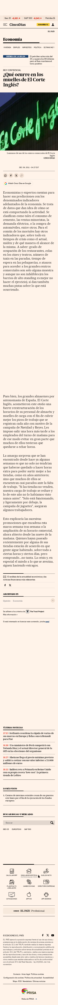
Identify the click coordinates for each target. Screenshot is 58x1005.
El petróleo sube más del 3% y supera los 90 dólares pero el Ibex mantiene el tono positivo (42, 60)
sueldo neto (46, 875)
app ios (29, 899)
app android (46, 899)
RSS (20, 981)
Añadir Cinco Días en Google (19, 183)
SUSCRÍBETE (43, 25)
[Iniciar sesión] (53, 24)
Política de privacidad (33, 978)
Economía (12, 39)
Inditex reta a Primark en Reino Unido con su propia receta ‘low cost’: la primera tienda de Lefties (27, 772)
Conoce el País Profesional (29, 911)
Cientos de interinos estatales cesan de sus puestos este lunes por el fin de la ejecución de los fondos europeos (29, 798)
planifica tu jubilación (12, 887)
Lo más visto (10, 788)
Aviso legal (25, 974)
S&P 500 (28, 18)
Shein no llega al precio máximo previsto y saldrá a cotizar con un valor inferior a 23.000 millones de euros (28, 760)
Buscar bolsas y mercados (18, 814)
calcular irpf (11, 875)
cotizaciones (11, 899)
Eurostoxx (16, 829)
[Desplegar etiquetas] (53, 600)
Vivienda (7, 47)
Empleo (16, 47)
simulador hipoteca (29, 875)
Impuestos (26, 47)
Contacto (17, 974)
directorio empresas (46, 886)
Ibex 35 (8, 18)
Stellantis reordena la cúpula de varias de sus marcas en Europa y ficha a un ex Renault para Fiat (28, 736)
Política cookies (37, 974)
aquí (47, 621)
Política (37, 47)
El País (51, 31)
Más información (9, 615)
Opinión (7, 601)
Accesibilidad (48, 978)
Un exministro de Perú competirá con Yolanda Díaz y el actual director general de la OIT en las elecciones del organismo (27, 748)
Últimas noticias (13, 727)
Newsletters (27, 981)
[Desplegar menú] (5, 25)
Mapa (15, 981)
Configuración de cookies (13, 978)
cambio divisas (29, 886)
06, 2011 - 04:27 (29, 167)
